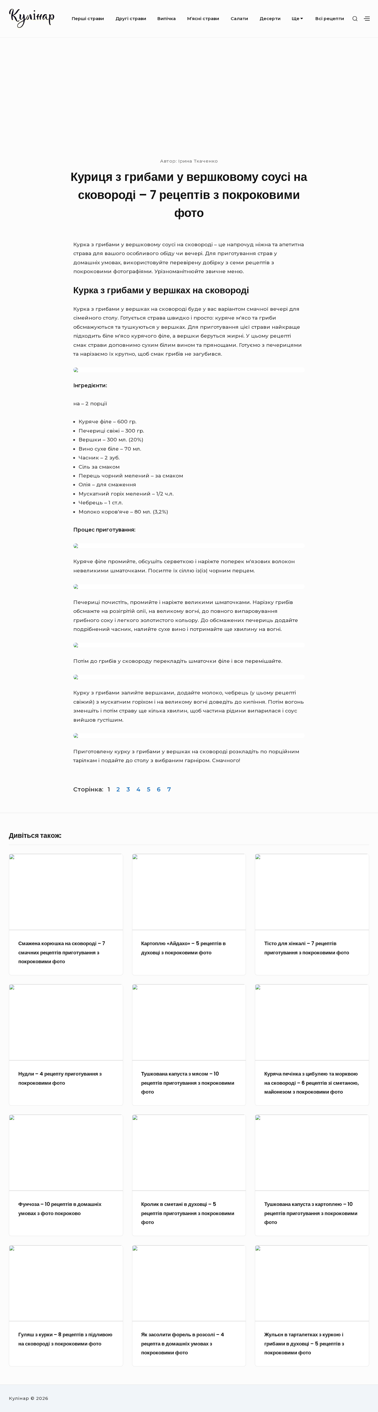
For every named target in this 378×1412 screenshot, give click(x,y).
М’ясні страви (203, 18)
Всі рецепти (329, 18)
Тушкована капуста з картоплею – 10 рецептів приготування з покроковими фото (310, 1213)
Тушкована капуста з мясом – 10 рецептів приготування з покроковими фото (187, 1082)
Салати (239, 18)
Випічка (166, 18)
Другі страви (130, 18)
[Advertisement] (189, 97)
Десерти (270, 18)
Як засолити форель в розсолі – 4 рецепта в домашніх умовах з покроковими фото (182, 1343)
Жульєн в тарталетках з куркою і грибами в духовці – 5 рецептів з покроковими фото (304, 1343)
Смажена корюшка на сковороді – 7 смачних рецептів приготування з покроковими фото (61, 952)
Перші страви (88, 18)
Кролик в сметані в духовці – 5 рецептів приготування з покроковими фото (187, 1213)
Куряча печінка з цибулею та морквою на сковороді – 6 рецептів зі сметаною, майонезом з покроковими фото (311, 1082)
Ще (295, 18)
